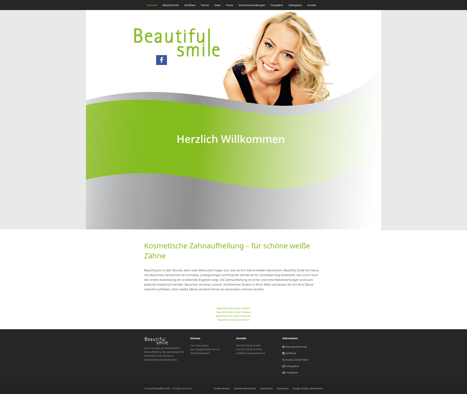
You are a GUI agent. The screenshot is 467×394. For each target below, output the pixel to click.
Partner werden (222, 388)
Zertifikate (290, 353)
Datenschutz (266, 388)
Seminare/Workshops (245, 388)
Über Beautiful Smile (295, 346)
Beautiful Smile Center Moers (233, 319)
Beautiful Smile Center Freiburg (233, 312)
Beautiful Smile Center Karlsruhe (233, 316)
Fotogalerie (291, 372)
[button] (148, 14)
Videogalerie (292, 366)
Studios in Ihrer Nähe (296, 359)
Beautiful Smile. (162, 388)
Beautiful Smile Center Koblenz (233, 308)
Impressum (283, 388)
